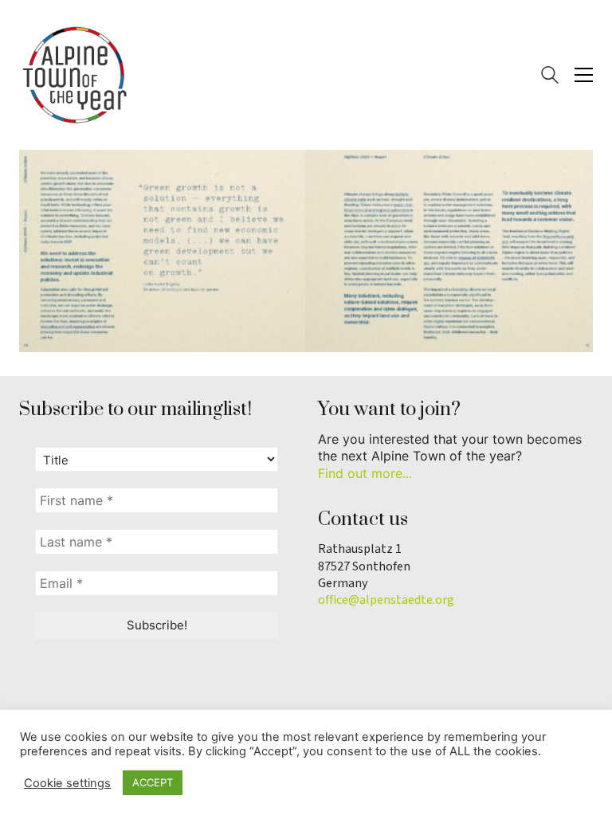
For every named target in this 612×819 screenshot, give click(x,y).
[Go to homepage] (75, 75)
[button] (584, 75)
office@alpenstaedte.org (386, 600)
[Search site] (550, 77)
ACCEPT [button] (152, 782)
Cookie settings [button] (67, 783)
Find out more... (365, 473)
